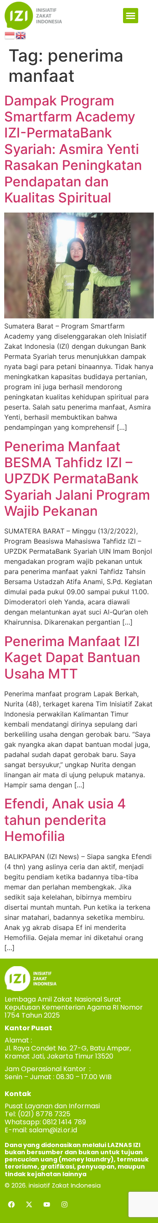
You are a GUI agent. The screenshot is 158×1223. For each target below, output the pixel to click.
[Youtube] (47, 1204)
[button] (130, 15)
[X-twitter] (29, 1204)
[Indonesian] (10, 35)
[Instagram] (64, 1204)
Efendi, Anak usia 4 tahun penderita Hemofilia (65, 819)
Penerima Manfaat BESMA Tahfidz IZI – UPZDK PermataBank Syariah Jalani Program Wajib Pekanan (77, 479)
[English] (21, 35)
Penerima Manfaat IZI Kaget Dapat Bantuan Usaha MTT (72, 657)
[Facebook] (11, 1204)
